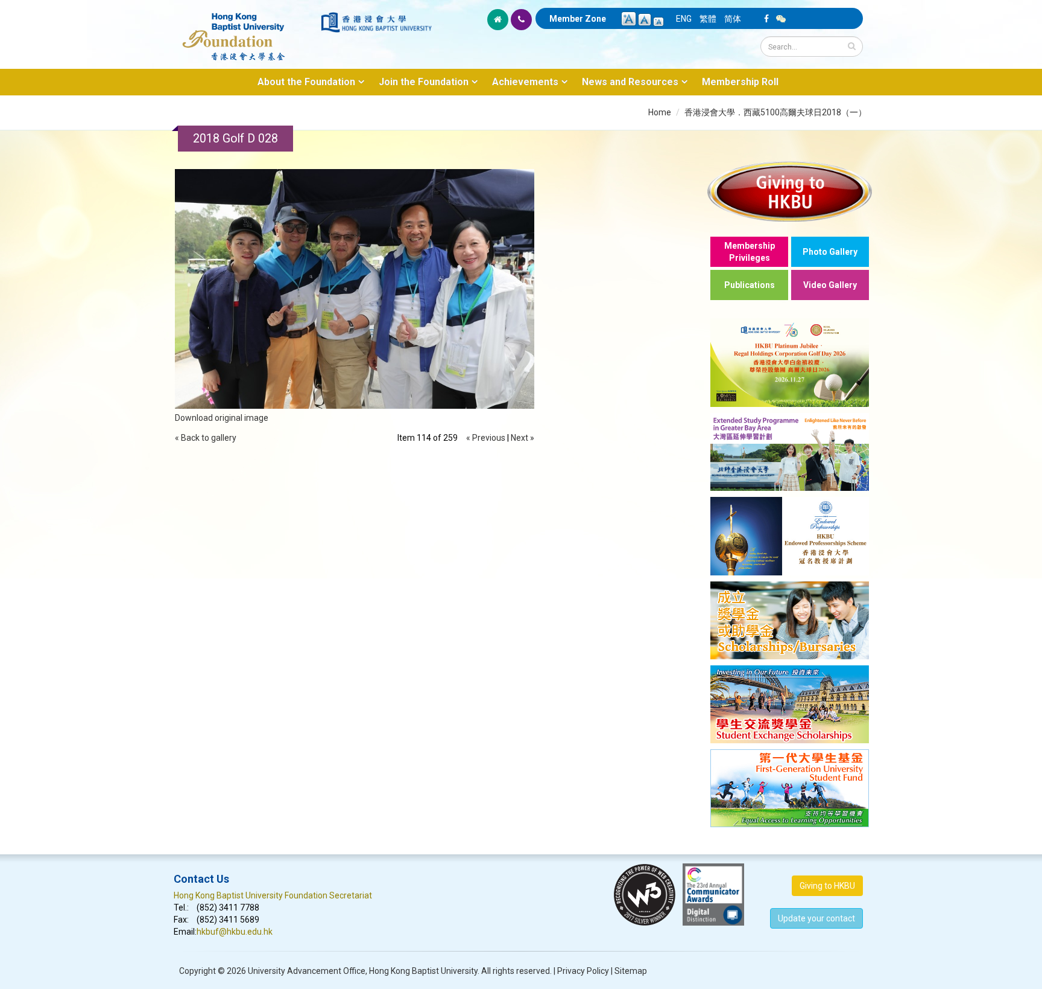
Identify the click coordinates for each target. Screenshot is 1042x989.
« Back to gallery (205, 438)
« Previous (485, 438)
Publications (749, 285)
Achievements (525, 82)
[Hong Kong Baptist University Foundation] (246, 30)
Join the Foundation (424, 82)
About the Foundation (306, 82)
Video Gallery (830, 285)
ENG (684, 19)
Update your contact (816, 918)
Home (659, 112)
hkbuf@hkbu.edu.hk (235, 931)
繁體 (707, 19)
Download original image (221, 418)
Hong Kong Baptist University (423, 971)
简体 (732, 19)
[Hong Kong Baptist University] (376, 22)
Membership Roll (740, 82)
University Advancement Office (306, 971)
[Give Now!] (789, 191)
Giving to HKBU (827, 886)
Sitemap (630, 971)
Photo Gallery (830, 252)
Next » (522, 438)
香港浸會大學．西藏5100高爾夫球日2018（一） (775, 112)
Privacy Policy (583, 971)
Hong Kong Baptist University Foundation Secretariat (273, 895)
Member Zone (577, 19)
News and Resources (630, 82)
